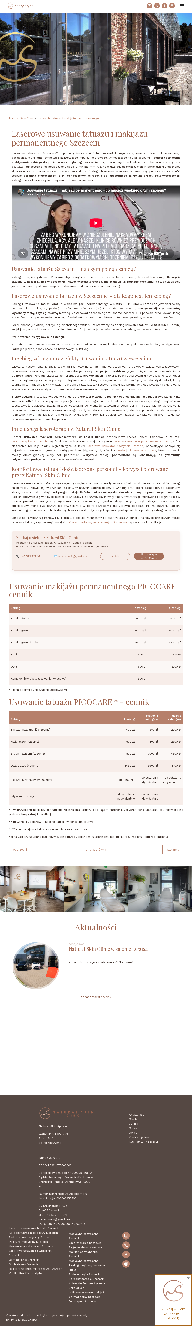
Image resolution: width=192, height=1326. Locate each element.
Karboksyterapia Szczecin (86, 1279)
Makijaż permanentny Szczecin (83, 1254)
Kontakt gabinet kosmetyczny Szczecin (144, 1139)
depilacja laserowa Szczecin (136, 450)
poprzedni (20, 849)
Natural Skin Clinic (21, 118)
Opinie (133, 1132)
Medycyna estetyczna (83, 1261)
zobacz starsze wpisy (96, 997)
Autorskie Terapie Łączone (87, 1283)
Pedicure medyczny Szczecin (28, 1241)
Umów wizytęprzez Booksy (149, 556)
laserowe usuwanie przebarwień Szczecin (142, 441)
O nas (133, 1128)
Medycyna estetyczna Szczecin (83, 1236)
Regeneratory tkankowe (85, 1247)
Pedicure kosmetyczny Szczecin (30, 1237)
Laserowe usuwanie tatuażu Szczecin (34, 1228)
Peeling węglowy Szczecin (87, 1265)
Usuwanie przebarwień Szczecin (31, 1246)
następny (172, 849)
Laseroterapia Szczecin (85, 1243)
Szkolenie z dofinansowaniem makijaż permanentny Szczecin (86, 1292)
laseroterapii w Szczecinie (29, 441)
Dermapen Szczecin (82, 1301)
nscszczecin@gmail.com (73, 556)
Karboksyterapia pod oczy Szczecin (33, 1232)
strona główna (96, 849)
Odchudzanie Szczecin (24, 1264)
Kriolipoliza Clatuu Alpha (25, 1273)
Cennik (133, 1123)
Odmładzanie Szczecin (24, 1259)
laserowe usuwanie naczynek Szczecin (115, 446)
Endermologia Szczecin (84, 1274)
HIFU (72, 1270)
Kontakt (115, 556)
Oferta (133, 1119)
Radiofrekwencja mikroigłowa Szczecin (35, 1268)
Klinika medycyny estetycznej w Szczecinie (98, 522)
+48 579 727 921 (31, 556)
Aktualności (137, 1114)
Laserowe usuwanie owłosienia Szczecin (30, 1253)
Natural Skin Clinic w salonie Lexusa (108, 948)
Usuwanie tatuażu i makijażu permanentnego (68, 118)
